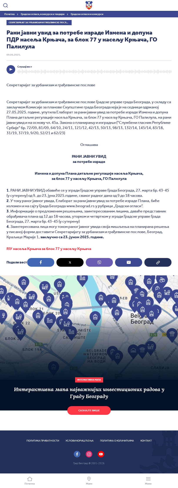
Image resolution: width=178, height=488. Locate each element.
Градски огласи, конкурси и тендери (43, 14)
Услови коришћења (80, 440)
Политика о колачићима (117, 440)
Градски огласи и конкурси (87, 14)
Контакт (146, 440)
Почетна (9, 14)
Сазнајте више (89, 410)
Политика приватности (42, 440)
